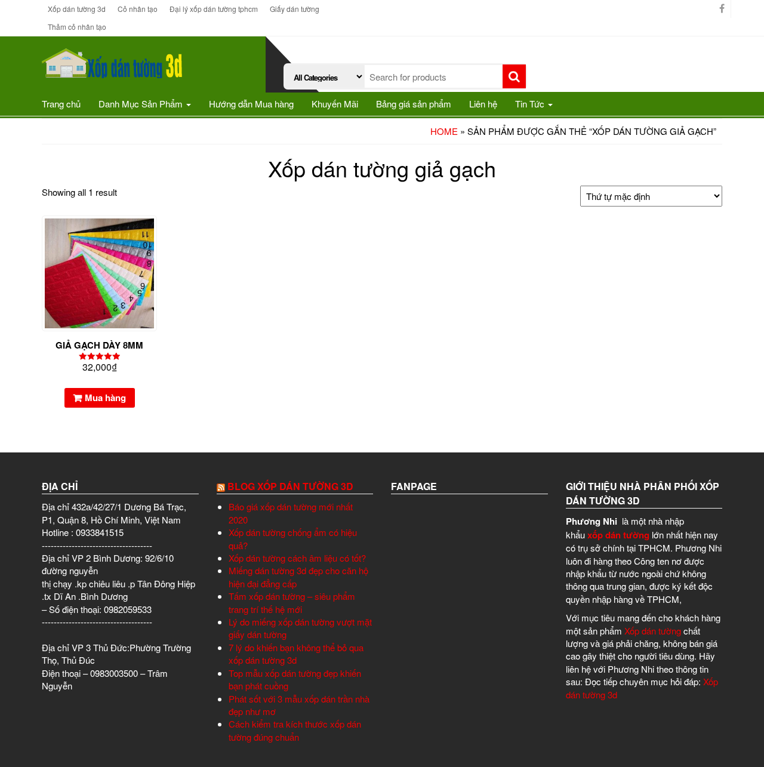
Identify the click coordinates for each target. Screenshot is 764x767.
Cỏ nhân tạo (138, 9)
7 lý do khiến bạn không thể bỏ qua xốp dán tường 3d (296, 653)
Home (444, 131)
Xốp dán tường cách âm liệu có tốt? (297, 558)
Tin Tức (531, 103)
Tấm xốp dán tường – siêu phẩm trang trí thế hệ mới (292, 602)
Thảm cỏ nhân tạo (77, 26)
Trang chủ (61, 103)
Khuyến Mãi (335, 103)
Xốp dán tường (651, 630)
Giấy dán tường (294, 9)
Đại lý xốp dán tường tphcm (214, 9)
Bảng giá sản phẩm (413, 103)
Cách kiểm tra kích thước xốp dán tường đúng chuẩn (295, 730)
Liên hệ (483, 103)
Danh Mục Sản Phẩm (141, 103)
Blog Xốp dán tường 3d (290, 486)
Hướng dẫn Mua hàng (251, 103)
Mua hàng (105, 397)
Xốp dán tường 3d (77, 9)
